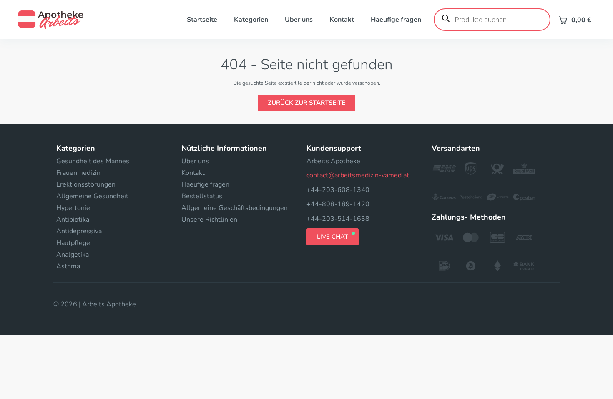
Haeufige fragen (396, 19)
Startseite (202, 19)
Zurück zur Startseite (306, 102)
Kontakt (341, 19)
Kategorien (251, 19)
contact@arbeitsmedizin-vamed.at (357, 175)
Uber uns (299, 19)
